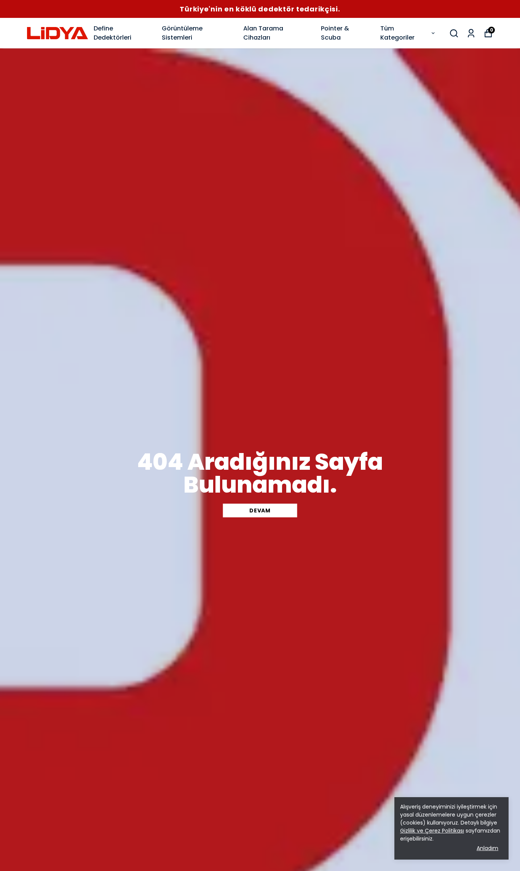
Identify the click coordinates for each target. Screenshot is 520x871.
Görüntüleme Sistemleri (182, 33)
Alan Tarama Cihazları (263, 33)
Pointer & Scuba (335, 33)
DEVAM (260, 510)
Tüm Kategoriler (397, 33)
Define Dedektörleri (112, 33)
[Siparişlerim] (471, 33)
